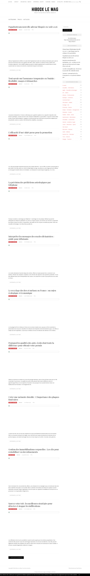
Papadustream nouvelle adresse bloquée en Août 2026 (32, 26)
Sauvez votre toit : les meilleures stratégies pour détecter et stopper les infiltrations (30, 504)
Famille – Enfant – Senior (68, 114)
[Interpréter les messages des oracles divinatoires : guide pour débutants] (33, 257)
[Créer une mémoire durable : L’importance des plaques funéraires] (33, 418)
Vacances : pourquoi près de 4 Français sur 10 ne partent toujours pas (72, 75)
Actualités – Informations (64, 1)
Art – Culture (65, 92)
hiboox (20, 29)
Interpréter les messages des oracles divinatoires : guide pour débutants (31, 237)
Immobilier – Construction (68, 119)
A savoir (64, 85)
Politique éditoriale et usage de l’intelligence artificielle (45, 571)
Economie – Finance (50, 1)
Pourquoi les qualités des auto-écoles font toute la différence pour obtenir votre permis (31, 344)
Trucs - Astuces (12, 29)
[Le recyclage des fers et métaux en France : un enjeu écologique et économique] (33, 311)
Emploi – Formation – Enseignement (71, 109)
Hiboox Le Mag (45, 9)
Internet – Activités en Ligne (69, 122)
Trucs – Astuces (66, 136)
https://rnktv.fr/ (72, 41)
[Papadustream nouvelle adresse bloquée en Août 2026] (33, 45)
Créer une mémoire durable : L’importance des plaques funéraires (33, 398)
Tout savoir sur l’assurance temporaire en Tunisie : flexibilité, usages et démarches (31, 79)
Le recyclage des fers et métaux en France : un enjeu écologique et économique (32, 291)
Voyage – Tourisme (67, 139)
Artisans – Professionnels (68, 95)
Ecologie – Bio (66, 105)
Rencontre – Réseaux (67, 129)
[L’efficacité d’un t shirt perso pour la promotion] (33, 151)
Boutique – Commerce (68, 97)
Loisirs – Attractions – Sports (69, 124)
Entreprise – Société (38, 1)
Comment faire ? (66, 100)
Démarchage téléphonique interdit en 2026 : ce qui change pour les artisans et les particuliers (71, 51)
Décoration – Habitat (26, 1)
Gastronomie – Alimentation (69, 117)
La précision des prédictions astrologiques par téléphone (29, 183)
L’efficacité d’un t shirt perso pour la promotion (30, 132)
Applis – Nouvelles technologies (70, 90)
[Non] (83, 575)
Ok (79, 574)
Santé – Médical (66, 132)
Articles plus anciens (16, 557)
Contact (16, 1)
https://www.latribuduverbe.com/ (71, 40)
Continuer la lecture (15, 70)
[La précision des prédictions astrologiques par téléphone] (33, 203)
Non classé (11, 454)
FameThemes (79, 568)
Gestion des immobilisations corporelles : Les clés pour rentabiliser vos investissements (33, 450)
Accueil (10, 1)
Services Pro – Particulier (68, 134)
